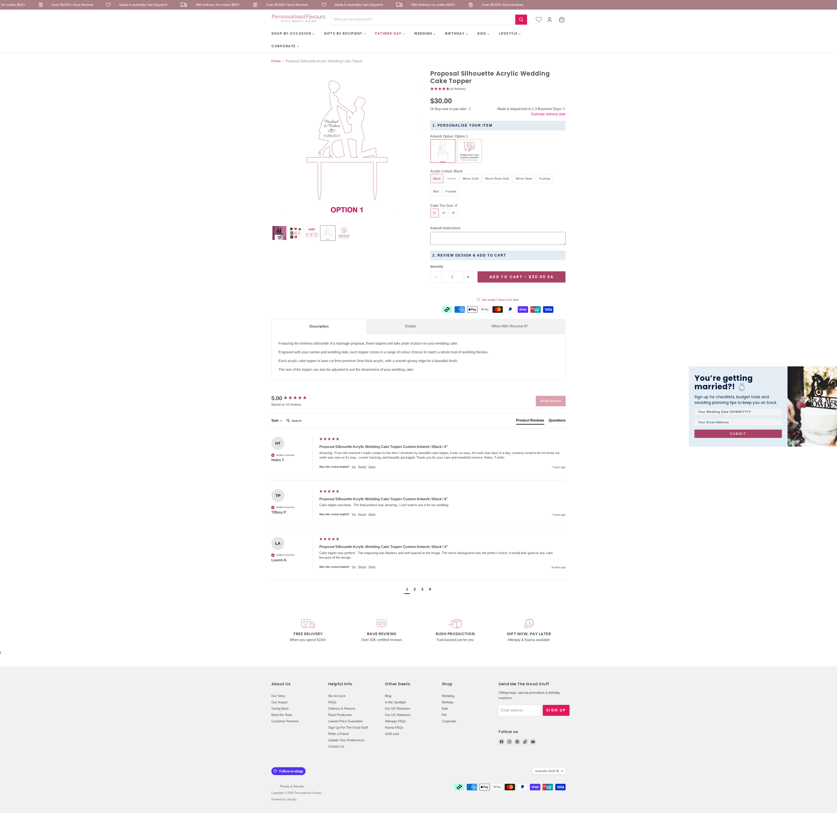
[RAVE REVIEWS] (382, 631)
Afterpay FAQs (395, 721)
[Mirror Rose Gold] (497, 184)
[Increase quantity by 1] (468, 277)
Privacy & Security (292, 786)
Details (410, 326)
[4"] (435, 218)
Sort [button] (275, 420)
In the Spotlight (395, 702)
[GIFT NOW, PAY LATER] (529, 631)
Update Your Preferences (346, 740)
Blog (388, 696)
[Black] (437, 184)
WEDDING (424, 33)
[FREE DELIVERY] (308, 631)
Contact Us (336, 746)
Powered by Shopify (284, 799)
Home (276, 61)
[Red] (436, 197)
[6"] (444, 218)
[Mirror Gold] (471, 184)
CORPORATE (284, 46)
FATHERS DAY (389, 33)
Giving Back (280, 708)
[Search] (521, 20)
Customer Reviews (285, 721)
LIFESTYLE (509, 33)
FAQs (332, 702)
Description (319, 326)
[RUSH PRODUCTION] (455, 631)
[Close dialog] (833, 370)
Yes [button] (354, 466)
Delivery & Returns (341, 708)
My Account (336, 696)
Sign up (556, 710)
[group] (294, 398)
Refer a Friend (338, 734)
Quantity (436, 266)
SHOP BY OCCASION (291, 33)
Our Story (278, 696)
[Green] (452, 184)
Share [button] (372, 466)
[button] (279, 233)
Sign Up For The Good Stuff (348, 727)
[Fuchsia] (545, 184)
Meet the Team (282, 715)
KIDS (482, 33)
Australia (547, 771)
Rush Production (340, 715)
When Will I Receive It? (510, 326)
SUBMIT (738, 433)
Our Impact (279, 702)
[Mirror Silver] (524, 184)
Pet (444, 715)
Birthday (448, 702)
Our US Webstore (397, 715)
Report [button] (362, 466)
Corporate (449, 721)
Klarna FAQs (394, 727)
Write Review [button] (550, 401)
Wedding (448, 696)
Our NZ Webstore (397, 708)
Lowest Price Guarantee (345, 721)
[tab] (530, 421)
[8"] (454, 218)
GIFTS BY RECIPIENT (344, 33)
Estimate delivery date (548, 114)
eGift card (392, 734)
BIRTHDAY (455, 33)
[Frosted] (451, 197)
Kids (445, 708)
